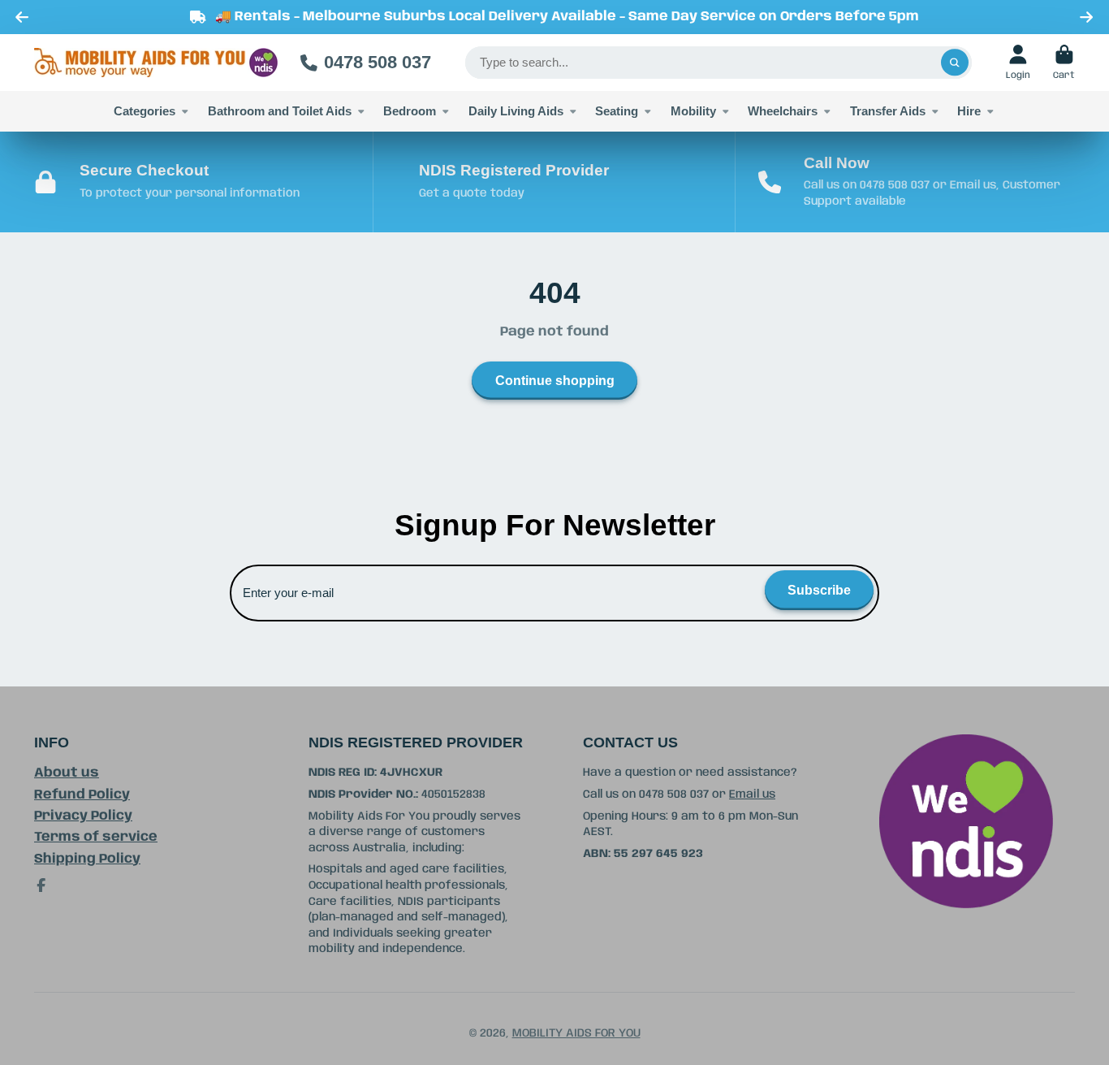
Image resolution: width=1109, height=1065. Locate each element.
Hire (969, 111)
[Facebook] (41, 885)
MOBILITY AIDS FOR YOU (576, 1033)
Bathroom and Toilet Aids (280, 111)
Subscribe (819, 589)
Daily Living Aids (515, 111)
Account (1018, 62)
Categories (144, 111)
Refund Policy (82, 795)
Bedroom (409, 111)
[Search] (955, 62)
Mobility (693, 111)
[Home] (156, 63)
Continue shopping (555, 380)
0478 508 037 (377, 62)
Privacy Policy (83, 816)
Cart (1064, 62)
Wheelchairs (783, 111)
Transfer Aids (888, 111)
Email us (752, 794)
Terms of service (96, 837)
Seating (616, 111)
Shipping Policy (87, 859)
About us (66, 773)
